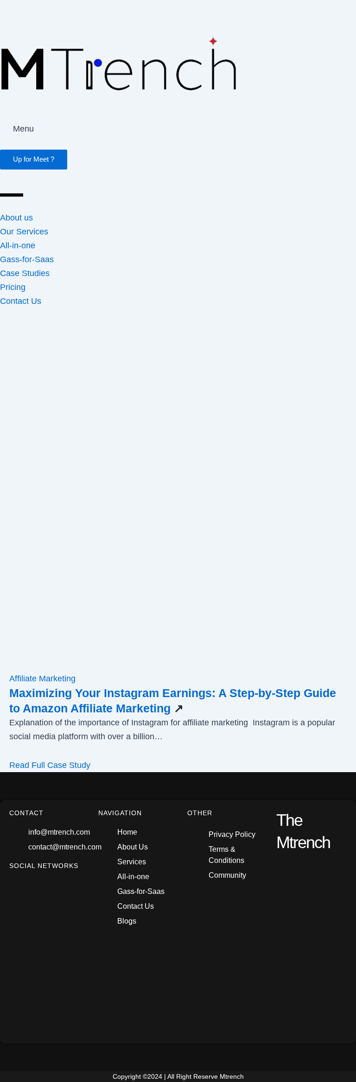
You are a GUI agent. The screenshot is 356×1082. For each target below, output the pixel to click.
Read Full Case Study (49, 765)
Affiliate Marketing (42, 678)
